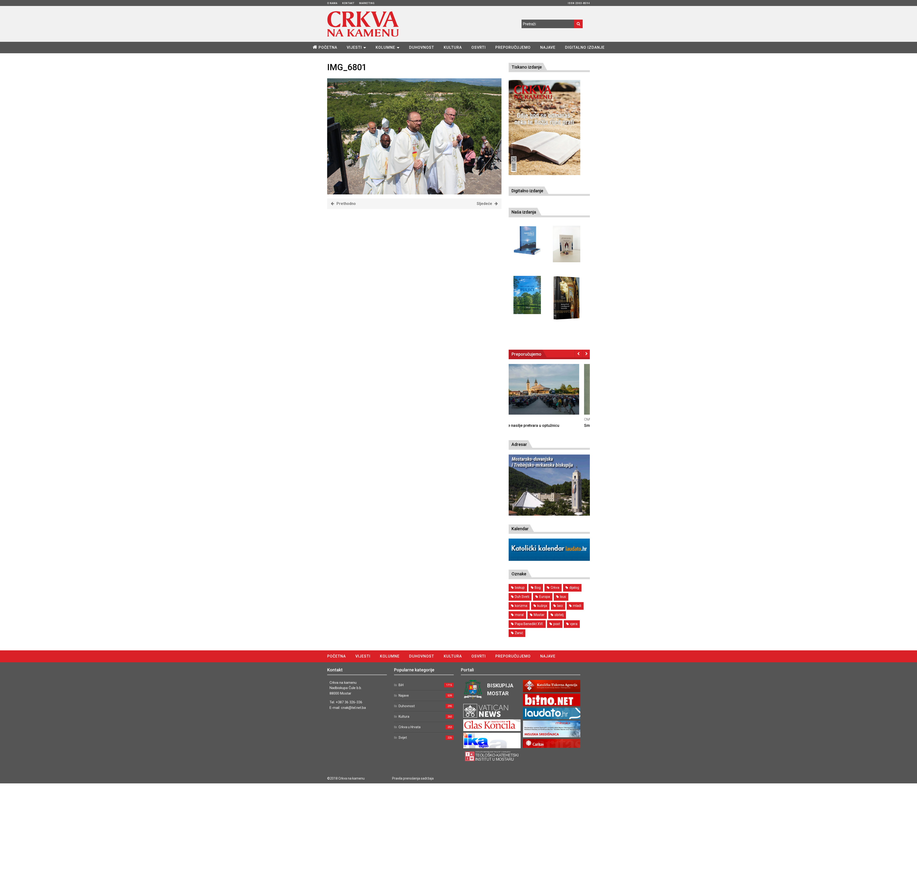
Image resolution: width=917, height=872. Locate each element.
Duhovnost (421, 47)
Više (549, 394)
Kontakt (348, 3)
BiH (401, 685)
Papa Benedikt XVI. (529, 624)
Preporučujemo (513, 47)
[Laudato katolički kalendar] (549, 559)
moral (519, 615)
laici (560, 606)
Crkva (555, 587)
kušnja (542, 606)
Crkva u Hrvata (410, 727)
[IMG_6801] (414, 193)
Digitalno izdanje (585, 47)
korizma (521, 606)
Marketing (367, 3)
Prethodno (346, 203)
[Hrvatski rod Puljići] (527, 295)
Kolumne (385, 47)
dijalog (574, 587)
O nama (332, 3)
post (556, 624)
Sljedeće (484, 203)
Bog (538, 587)
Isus (563, 597)
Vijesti (354, 47)
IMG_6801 (347, 67)
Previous (578, 353)
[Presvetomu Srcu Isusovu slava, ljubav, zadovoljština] (566, 244)
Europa (544, 597)
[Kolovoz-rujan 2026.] (544, 127)
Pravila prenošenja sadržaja (413, 778)
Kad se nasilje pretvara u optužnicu (539, 425)
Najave (547, 47)
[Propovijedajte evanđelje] (527, 241)
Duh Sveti (522, 597)
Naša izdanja (524, 211)
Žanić (519, 633)
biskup (520, 587)
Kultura (453, 47)
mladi (577, 606)
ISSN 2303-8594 (579, 3)
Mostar (539, 615)
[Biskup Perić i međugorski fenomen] (566, 298)
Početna (328, 47)
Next (586, 353)
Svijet (403, 737)
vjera (573, 624)
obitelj (559, 615)
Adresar (519, 444)
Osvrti (478, 47)
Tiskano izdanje (527, 67)
